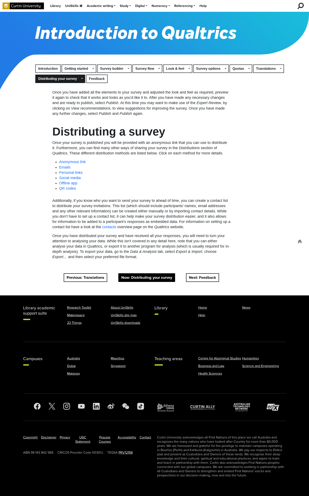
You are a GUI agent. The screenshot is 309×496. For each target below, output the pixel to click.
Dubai (71, 366)
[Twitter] (52, 407)
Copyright (30, 437)
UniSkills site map (124, 315)
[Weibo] (111, 407)
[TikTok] (140, 407)
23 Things (74, 323)
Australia (73, 358)
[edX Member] (275, 407)
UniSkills (72, 6)
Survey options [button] (208, 68)
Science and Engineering (260, 366)
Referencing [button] (183, 6)
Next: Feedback (202, 277)
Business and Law (211, 366)
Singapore (118, 366)
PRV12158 (126, 452)
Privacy (65, 437)
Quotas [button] (238, 68)
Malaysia (73, 373)
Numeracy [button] (159, 6)
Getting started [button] (76, 68)
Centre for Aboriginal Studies (219, 358)
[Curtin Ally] (205, 407)
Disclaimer (48, 437)
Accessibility (127, 437)
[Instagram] (66, 407)
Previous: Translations (85, 277)
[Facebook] (37, 407)
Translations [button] (266, 68)
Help (203, 6)
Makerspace (76, 315)
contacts (109, 227)
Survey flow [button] (144, 68)
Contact (145, 437)
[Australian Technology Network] (243, 407)
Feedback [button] (97, 78)
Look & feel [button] (175, 68)
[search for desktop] (300, 6)
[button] (93, 68)
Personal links (71, 172)
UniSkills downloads (125, 323)
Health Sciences (210, 373)
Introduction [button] (48, 68)
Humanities (250, 358)
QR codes (67, 188)
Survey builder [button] (111, 68)
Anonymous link (72, 162)
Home (202, 308)
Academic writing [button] (100, 6)
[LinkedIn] (96, 407)
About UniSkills (122, 308)
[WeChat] (125, 407)
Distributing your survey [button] (57, 78)
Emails (64, 167)
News (246, 308)
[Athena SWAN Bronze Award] (167, 407)
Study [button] (124, 6)
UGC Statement (82, 439)
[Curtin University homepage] (23, 6)
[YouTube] (81, 407)
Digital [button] (140, 6)
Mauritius (117, 358)
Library (55, 6)
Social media (70, 178)
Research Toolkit (79, 308)
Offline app (68, 183)
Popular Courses (105, 439)
